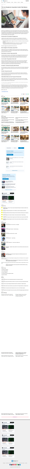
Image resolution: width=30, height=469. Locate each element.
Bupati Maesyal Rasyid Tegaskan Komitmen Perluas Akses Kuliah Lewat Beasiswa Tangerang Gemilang (15, 219)
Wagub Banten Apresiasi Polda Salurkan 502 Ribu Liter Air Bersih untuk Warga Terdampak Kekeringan (14, 281)
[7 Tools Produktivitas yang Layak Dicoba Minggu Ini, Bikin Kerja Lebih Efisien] (24, 99)
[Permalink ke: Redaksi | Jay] (2, 8)
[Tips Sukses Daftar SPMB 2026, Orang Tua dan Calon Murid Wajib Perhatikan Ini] (5, 108)
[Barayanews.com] (5, 0)
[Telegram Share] (26, 94)
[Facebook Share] (21, 94)
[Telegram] (20, 464)
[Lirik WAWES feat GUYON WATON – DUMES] (3, 234)
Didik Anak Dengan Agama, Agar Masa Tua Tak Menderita (15, 103)
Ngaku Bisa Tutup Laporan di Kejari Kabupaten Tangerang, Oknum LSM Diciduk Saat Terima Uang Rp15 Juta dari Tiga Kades (17, 260)
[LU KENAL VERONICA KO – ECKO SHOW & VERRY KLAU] (3, 243)
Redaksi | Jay (4, 8)
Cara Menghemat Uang (5, 91)
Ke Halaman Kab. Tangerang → (8, 189)
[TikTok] (18, 464)
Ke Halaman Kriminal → (15, 170)
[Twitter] (11, 464)
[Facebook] (10, 464)
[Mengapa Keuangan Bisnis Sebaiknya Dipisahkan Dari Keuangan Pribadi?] (5, 99)
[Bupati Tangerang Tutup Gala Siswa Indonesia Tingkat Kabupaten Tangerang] (22, 384)
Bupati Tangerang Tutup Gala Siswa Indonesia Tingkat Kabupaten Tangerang (21, 414)
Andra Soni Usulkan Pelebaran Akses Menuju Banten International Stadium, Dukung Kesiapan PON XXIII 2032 (16, 265)
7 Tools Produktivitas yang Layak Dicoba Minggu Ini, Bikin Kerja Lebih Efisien (24, 103)
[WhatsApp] (17, 464)
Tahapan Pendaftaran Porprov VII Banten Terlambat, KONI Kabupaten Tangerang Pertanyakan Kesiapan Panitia (20, 353)
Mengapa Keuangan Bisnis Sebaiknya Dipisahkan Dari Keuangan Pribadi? (4, 103)
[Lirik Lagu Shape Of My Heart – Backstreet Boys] (3, 230)
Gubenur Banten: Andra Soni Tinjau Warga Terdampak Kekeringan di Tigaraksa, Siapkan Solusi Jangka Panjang (15, 208)
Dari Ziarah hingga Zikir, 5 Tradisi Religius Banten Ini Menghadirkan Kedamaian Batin (24, 112)
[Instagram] (14, 464)
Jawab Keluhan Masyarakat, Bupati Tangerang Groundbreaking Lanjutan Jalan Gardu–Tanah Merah (16, 254)
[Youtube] (15, 464)
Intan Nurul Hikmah (4, 274)
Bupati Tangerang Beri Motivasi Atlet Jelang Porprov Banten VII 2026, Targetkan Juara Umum (7, 414)
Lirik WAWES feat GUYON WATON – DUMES (11, 233)
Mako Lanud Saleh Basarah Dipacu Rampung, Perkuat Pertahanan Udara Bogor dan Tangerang (15, 212)
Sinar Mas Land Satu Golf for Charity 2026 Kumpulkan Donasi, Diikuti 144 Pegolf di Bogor (7, 353)
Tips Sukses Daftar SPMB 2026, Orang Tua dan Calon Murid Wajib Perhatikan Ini (5, 112)
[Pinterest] (13, 464)
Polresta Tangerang (4, 272)
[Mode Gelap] (26, 1)
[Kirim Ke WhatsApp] (28, 94)
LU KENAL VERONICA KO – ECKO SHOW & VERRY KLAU (13, 242)
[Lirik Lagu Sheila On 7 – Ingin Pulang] (3, 239)
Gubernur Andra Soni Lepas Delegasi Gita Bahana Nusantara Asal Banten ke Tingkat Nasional (13, 283)
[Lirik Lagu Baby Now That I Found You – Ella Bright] (3, 225)
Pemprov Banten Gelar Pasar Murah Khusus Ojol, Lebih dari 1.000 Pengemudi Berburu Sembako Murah (14, 285)
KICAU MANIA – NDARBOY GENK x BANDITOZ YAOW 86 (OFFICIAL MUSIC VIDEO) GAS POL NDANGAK (17, 247)
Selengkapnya (12, 193)
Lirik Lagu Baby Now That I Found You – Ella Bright (12, 224)
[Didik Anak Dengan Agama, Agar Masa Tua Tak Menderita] (15, 99)
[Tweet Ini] (23, 94)
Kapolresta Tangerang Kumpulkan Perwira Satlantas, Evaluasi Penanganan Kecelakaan (14, 210)
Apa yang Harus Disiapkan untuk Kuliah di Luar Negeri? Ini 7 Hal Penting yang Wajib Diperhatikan (15, 112)
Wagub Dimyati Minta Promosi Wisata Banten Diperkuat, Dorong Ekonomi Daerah (12, 279)
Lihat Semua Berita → (10, 154)
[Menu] (1, 1)
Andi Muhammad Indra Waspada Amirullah (7, 273)
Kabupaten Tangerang (5, 269)
